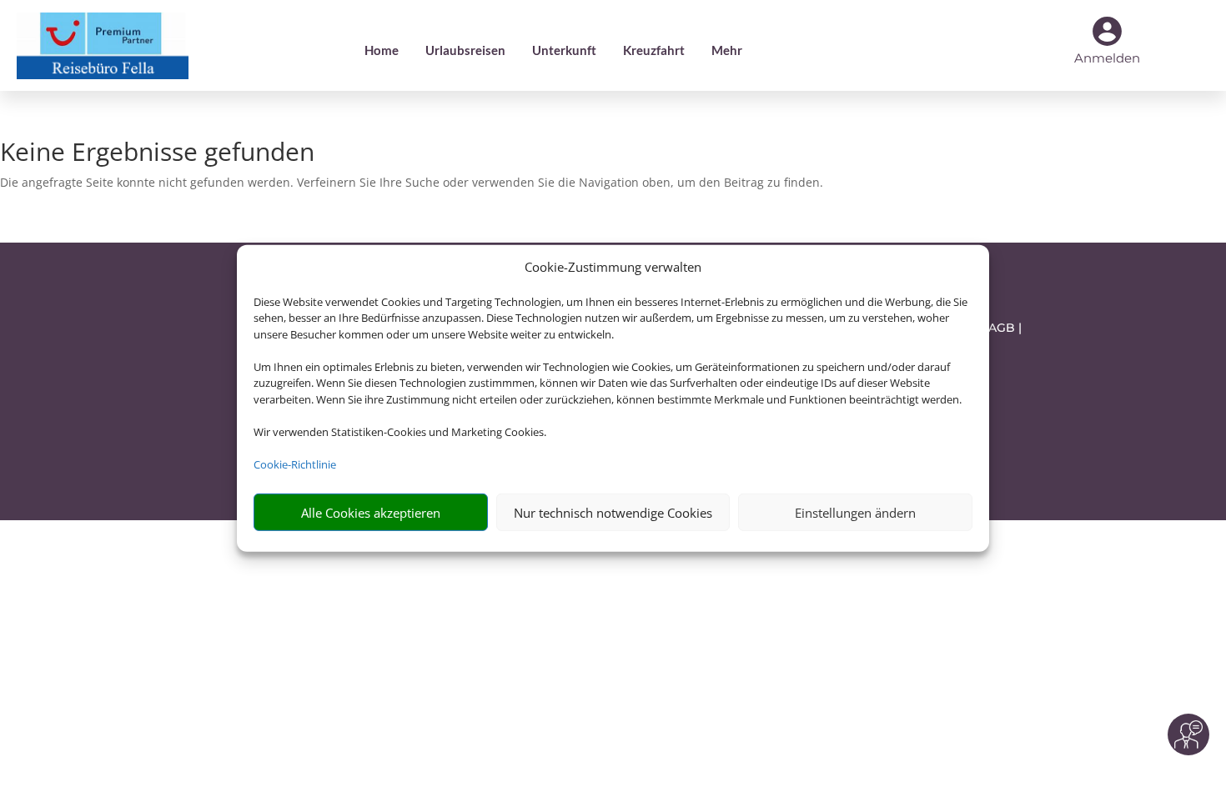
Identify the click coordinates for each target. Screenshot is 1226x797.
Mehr (726, 50)
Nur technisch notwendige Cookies (613, 512)
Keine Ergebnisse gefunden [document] (157, 153)
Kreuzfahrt (654, 50)
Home (381, 50)
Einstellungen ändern (855, 512)
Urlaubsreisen (465, 50)
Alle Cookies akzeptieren (370, 512)
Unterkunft (564, 50)
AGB (1001, 327)
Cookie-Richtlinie (295, 464)
